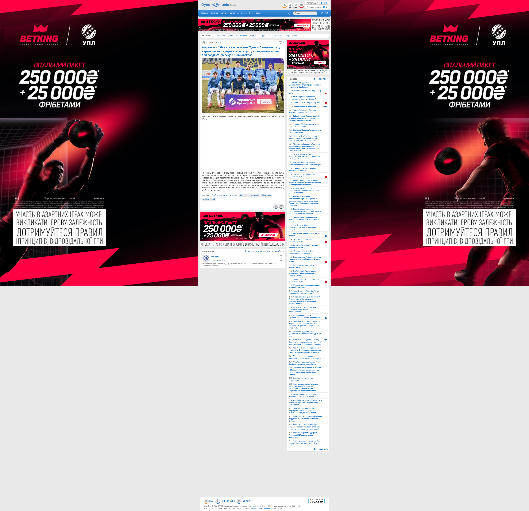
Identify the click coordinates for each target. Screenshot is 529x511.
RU (326, 13)
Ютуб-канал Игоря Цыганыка (224, 195)
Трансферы (232, 36)
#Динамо (255, 195)
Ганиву (286, 36)
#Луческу (244, 195)
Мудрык (253, 36)
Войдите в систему (253, 251)
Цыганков (221, 36)
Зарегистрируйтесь (275, 251)
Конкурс (262, 36)
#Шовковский (209, 199)
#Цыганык (266, 195)
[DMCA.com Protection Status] (316, 502)
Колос (270, 36)
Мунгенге (243, 36)
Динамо (278, 36)
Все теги (295, 36)
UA (322, 13)
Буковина (215, 256)
